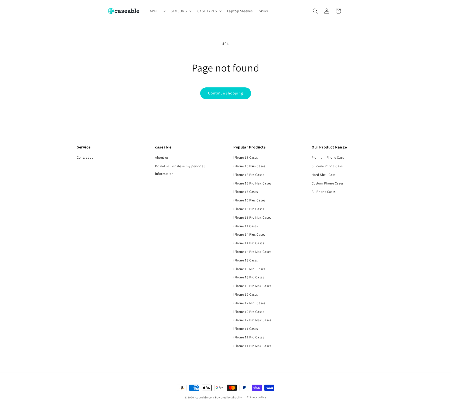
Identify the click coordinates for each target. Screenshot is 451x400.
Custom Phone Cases (327, 183)
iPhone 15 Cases (245, 191)
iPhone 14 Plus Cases (249, 234)
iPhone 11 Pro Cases (248, 337)
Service (84, 147)
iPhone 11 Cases (245, 328)
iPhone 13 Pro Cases (248, 277)
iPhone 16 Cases (245, 157)
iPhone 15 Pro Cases (248, 209)
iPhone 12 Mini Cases (249, 303)
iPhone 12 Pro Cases (248, 311)
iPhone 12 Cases (245, 294)
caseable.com (204, 397)
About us (162, 157)
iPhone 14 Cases (245, 226)
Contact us (85, 157)
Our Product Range (329, 147)
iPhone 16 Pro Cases (248, 174)
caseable (163, 147)
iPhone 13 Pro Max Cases (252, 286)
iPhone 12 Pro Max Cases (252, 320)
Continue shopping (225, 93)
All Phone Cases (324, 191)
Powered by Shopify (228, 397)
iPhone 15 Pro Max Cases (252, 217)
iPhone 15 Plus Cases (249, 200)
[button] (157, 10)
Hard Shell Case (324, 174)
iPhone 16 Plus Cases (249, 166)
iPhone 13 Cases (245, 260)
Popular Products (249, 147)
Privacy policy (256, 397)
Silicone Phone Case (327, 166)
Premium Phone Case (328, 157)
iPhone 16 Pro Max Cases (252, 183)
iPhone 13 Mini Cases (249, 269)
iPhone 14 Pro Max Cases (252, 251)
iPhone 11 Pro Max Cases (252, 346)
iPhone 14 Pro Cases (248, 243)
